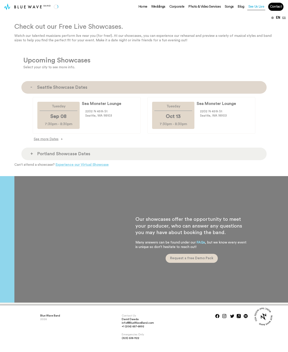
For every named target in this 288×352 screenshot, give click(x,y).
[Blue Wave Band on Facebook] (217, 316)
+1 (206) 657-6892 (133, 326)
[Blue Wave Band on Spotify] (246, 316)
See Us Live (256, 6)
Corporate (176, 6)
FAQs (201, 242)
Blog (241, 6)
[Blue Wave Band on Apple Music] (239, 316)
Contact (276, 6)
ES (284, 17)
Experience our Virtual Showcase (82, 164)
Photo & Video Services (204, 6)
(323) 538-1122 (130, 338)
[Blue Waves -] (7, 6)
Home (142, 6)
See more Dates (46, 139)
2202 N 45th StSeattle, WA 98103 (98, 113)
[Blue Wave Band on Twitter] (232, 316)
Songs (229, 6)
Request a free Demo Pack (191, 258)
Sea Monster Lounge (101, 104)
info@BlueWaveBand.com (138, 322)
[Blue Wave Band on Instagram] (224, 316)
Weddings (158, 6)
